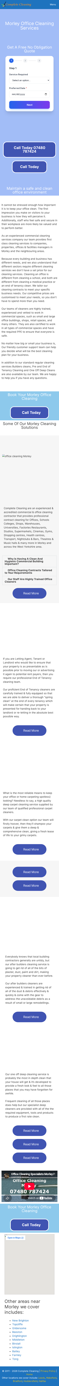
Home (29, 1374)
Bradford (17, 1381)
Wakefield (51, 1377)
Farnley (16, 1355)
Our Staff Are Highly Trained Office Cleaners (28, 580)
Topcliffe (17, 1324)
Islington (17, 1347)
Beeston (17, 1332)
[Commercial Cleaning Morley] (17, 4)
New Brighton (20, 1320)
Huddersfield (31, 1381)
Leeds (41, 1377)
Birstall (16, 1343)
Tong (15, 1359)
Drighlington (19, 1335)
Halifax (42, 1381)
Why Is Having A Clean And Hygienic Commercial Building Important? (24, 561)
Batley (16, 1351)
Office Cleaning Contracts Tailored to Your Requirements (28, 571)
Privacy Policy (48, 1371)
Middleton (18, 1339)
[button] (29, 561)
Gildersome (19, 1328)
